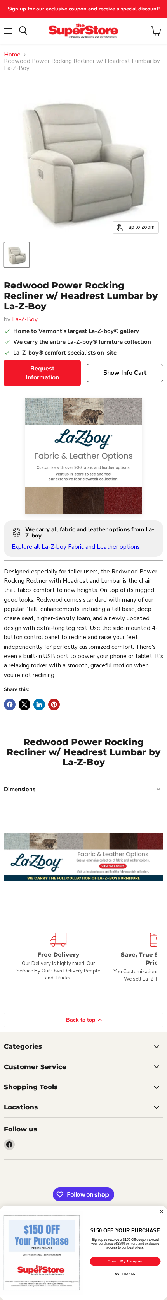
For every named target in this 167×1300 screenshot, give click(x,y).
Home (12, 54)
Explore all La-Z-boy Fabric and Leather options (76, 547)
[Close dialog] (161, 1211)
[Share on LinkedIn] (39, 704)
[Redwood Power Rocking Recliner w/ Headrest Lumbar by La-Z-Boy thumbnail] (16, 254)
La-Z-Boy (25, 319)
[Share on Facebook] (10, 704)
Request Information (42, 373)
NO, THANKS (125, 1274)
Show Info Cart (124, 373)
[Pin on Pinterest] (54, 704)
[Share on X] (24, 704)
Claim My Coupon (125, 1261)
